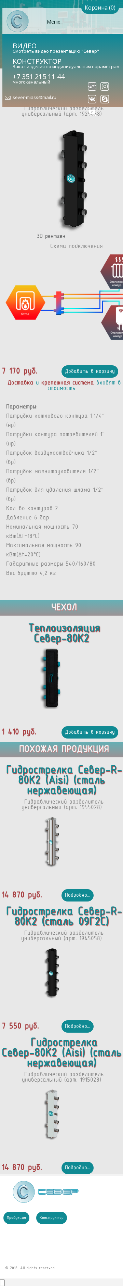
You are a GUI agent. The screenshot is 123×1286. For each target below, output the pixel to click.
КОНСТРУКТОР (37, 61)
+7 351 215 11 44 (39, 76)
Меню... (55, 21)
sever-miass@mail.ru (34, 97)
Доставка (20, 383)
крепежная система (67, 383)
